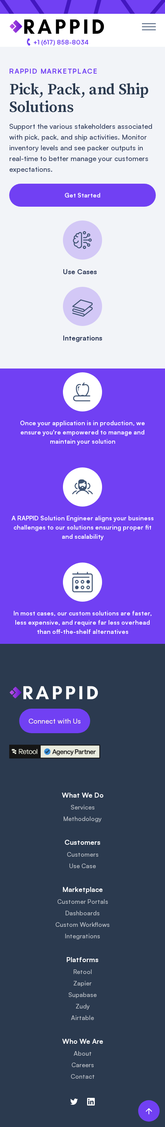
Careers (82, 1065)
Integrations (82, 936)
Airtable (82, 1018)
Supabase (82, 995)
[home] (57, 27)
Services (83, 807)
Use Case (82, 866)
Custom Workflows (82, 924)
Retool (82, 972)
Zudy (83, 1006)
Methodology (82, 819)
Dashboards (82, 913)
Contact (83, 1076)
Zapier (82, 983)
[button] (149, 26)
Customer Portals (82, 901)
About (83, 1053)
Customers (83, 854)
